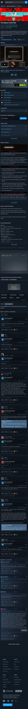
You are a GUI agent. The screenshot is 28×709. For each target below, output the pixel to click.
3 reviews (6, 315)
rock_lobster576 (8, 436)
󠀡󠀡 (9, 354)
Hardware (16, 666)
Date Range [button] (3, 297)
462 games (6, 438)
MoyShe (6, 539)
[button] (3, 6)
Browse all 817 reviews (14, 644)
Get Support (16, 682)
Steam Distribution (7, 669)
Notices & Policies (7, 682)
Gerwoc (6, 406)
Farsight (6, 499)
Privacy (4, 677)
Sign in (2, 70)
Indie (14, 39)
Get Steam (16, 677)
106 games (6, 355)
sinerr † (6, 314)
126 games (6, 541)
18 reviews (6, 458)
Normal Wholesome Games (11, 25)
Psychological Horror (6, 39)
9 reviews (12, 355)
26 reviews (6, 501)
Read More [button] (24, 630)
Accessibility (5, 679)
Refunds (4, 686)
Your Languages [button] (8, 304)
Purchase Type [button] (13, 294)
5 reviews (11, 408)
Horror (19, 39)
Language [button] (21, 294)
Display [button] (17, 297)
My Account (17, 684)
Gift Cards (5, 671)
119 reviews (12, 541)
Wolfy (5, 478)
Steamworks (5, 666)
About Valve (16, 661)
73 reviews (6, 374)
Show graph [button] (23, 299)
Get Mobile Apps (7, 704)
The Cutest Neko (8, 373)
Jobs (15, 664)
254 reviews (12, 438)
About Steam (6, 661)
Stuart (5, 457)
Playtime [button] (11, 297)
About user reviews (5, 279)
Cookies (4, 684)
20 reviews (6, 479)
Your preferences (13, 279)
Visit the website (5, 132)
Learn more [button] (23, 118)
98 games (6, 408)
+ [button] (23, 39)
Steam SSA (5, 664)
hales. (5, 334)
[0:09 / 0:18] (14, 53)
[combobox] (15, 2)
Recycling (16, 669)
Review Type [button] (4, 294)
